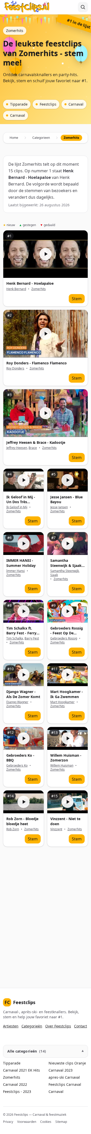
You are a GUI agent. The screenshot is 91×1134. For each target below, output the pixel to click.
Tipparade (11, 1063)
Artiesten (10, 1026)
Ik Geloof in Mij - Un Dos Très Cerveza (20, 502)
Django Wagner (17, 702)
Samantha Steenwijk (64, 571)
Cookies (45, 1122)
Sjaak (54, 575)
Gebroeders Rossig (63, 638)
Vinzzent (56, 829)
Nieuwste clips (61, 1063)
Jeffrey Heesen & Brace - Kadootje (35, 442)
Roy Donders (15, 368)
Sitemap (61, 1122)
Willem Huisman (61, 765)
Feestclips (20, 1002)
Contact (80, 1026)
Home (14, 138)
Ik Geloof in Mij (16, 507)
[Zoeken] (83, 7)
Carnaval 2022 (15, 1084)
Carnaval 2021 (15, 1070)
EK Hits (34, 1070)
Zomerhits (38, 289)
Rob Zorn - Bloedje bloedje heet (22, 821)
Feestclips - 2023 (17, 1091)
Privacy (8, 1122)
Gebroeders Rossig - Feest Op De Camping (66, 633)
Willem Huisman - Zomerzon (65, 758)
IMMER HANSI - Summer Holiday (21, 563)
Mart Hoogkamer (62, 702)
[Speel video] (45, 254)
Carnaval (72, 1077)
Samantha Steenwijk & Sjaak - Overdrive (67, 565)
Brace (33, 448)
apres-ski (56, 1077)
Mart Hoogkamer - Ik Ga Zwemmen (66, 694)
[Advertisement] (45, 915)
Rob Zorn (12, 829)
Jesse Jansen (59, 507)
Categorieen (41, 138)
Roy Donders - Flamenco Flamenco (36, 363)
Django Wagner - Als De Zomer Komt (23, 694)
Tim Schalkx (14, 638)
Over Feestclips (58, 1026)
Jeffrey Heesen (16, 448)
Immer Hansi (15, 571)
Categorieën (31, 1026)
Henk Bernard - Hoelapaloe (30, 283)
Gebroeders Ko (17, 765)
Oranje (80, 1063)
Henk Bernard (16, 289)
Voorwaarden (26, 1122)
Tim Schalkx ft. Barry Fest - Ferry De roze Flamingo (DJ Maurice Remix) (22, 635)
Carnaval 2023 (61, 1070)
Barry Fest (32, 638)
